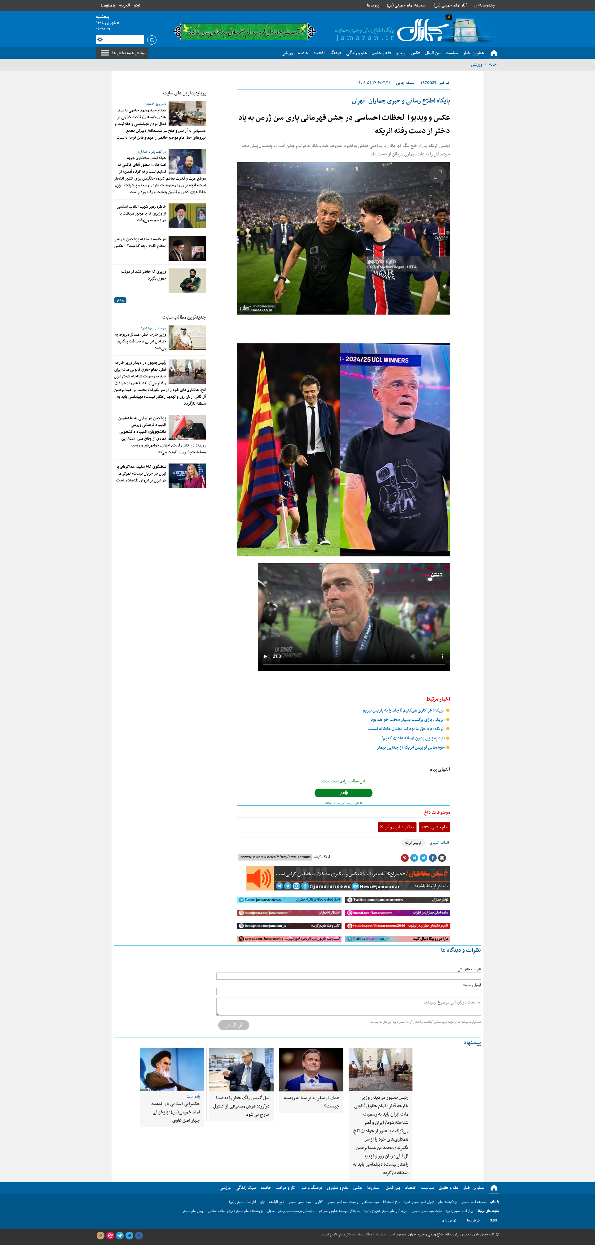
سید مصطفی (370, 1202)
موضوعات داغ (437, 812)
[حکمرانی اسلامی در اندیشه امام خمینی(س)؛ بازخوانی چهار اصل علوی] (172, 1069)
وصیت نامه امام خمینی (342, 1202)
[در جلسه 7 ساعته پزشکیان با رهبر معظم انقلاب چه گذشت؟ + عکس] (187, 248)
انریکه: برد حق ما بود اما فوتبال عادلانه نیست (407, 729)
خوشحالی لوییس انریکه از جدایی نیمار (411, 747)
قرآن (262, 1202)
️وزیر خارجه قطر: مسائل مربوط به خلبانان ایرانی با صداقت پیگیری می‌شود (140, 341)
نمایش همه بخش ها (129, 53)
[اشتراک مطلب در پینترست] (404, 858)
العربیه (124, 5)
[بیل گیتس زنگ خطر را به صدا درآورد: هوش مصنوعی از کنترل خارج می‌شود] (241, 1069)
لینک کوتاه (322, 857)
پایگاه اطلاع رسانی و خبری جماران (429, 1234)
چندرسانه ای (484, 5)
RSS (493, 1220)
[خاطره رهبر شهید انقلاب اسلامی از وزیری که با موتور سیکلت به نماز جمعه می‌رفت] (187, 215)
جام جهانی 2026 (434, 827)
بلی (341, 793)
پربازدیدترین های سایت (184, 93)
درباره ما (473, 1220)
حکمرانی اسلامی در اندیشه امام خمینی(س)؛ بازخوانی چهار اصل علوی (175, 1112)
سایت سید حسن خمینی (427, 1211)
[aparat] (110, 1235)
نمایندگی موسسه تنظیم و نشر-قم (339, 1211)
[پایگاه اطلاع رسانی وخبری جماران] (391, 31)
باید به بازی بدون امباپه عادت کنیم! (413, 738)
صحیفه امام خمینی (474, 1202)
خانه (492, 64)
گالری (319, 1202)
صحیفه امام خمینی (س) (406, 5)
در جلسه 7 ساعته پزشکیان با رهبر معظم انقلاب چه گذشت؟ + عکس (140, 243)
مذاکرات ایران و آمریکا (397, 827)
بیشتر (120, 300)
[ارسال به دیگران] (442, 858)
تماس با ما (449, 1220)
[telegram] (119, 1235)
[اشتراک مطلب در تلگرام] (414, 858)
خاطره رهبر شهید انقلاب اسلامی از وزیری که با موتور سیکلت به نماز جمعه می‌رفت (141, 213)
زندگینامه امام (447, 1202)
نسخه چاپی (405, 83)
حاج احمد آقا (392, 1202)
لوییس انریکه (413, 843)
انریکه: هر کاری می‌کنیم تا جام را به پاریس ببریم (404, 710)
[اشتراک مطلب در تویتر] (423, 858)
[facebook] (138, 1235)
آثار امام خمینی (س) (450, 5)
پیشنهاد (472, 1043)
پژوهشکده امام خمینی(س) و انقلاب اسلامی (235, 1211)
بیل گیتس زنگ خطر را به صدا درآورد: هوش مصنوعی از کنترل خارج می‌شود (241, 1106)
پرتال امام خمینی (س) (459, 1211)
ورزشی (476, 64)
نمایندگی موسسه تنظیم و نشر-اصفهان (291, 1211)
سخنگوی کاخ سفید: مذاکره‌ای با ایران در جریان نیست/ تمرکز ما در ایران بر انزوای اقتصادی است (141, 474)
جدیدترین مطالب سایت (184, 317)
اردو (137, 5)
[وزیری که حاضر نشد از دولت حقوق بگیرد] (187, 280)
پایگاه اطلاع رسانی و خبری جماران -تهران (401, 101)
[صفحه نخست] (494, 53)
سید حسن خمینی (299, 1202)
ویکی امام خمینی (193, 1211)
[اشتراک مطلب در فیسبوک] (432, 858)
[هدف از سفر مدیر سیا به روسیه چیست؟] (311, 1069)
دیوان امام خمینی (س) (419, 1202)
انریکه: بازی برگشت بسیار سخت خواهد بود (408, 720)
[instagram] (100, 1235)
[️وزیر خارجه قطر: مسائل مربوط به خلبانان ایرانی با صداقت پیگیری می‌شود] (187, 337)
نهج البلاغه (276, 1202)
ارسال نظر (233, 1025)
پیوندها (373, 5)
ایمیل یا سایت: (472, 985)
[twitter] (129, 1235)
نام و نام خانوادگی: (469, 970)
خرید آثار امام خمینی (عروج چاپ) (386, 1211)
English (108, 5)
